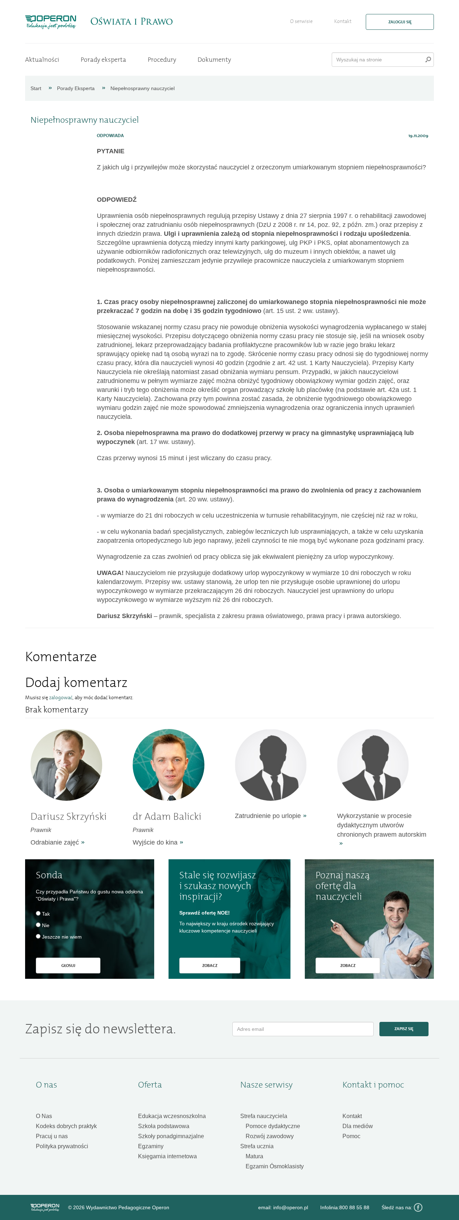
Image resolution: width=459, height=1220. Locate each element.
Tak (46, 914)
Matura (254, 1156)
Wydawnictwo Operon (44, 1208)
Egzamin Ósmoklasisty (275, 1166)
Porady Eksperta (76, 88)
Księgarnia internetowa (167, 1156)
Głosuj (68, 965)
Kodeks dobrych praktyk (66, 1126)
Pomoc (351, 1136)
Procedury (162, 59)
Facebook (418, 1207)
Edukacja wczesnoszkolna (172, 1116)
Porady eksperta (103, 59)
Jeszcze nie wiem (62, 937)
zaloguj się (400, 22)
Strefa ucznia (257, 1146)
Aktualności (42, 59)
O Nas (44, 1116)
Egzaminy (151, 1146)
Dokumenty (214, 59)
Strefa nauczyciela (263, 1116)
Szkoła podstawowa (163, 1126)
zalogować (60, 697)
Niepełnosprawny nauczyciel (142, 88)
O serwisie (301, 21)
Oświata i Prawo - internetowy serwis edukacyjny (131, 21)
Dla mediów (357, 1126)
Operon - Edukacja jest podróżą (50, 22)
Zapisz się (403, 1029)
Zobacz (209, 965)
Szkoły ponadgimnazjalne (171, 1136)
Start (35, 88)
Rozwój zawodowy (270, 1136)
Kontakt (342, 21)
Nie (45, 925)
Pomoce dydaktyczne (273, 1126)
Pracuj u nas (52, 1136)
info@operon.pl (290, 1207)
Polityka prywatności (62, 1146)
